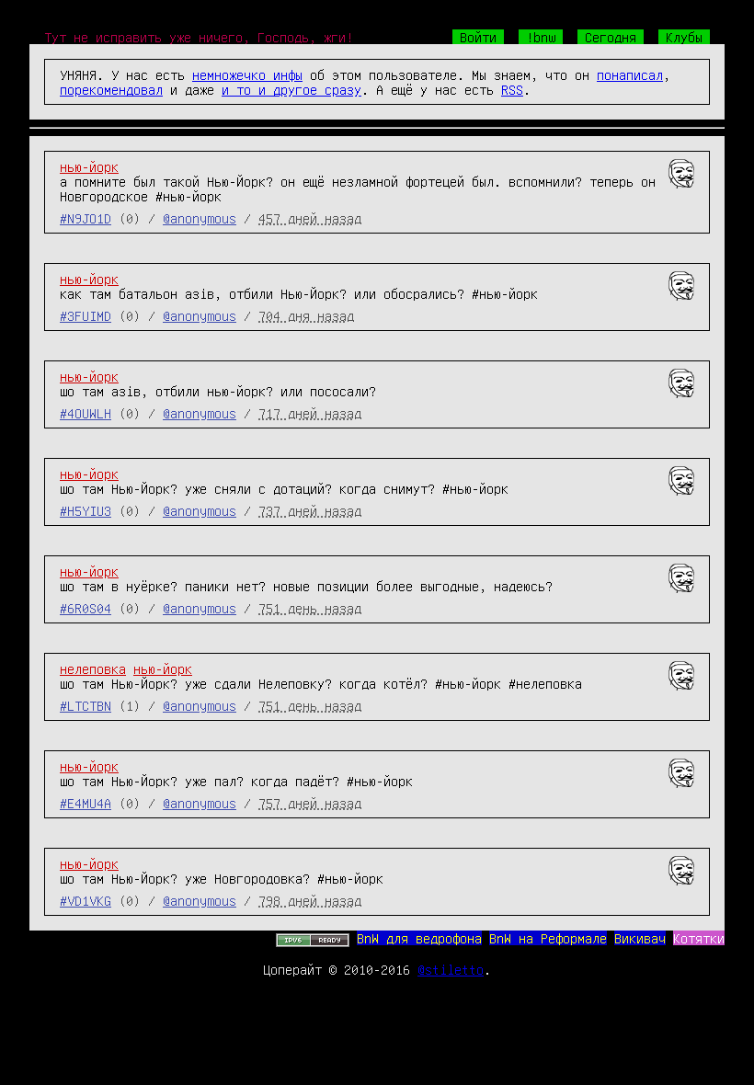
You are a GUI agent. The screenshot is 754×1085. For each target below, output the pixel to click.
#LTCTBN (85, 705)
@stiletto (450, 969)
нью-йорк (89, 166)
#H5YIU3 (85, 510)
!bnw (540, 36)
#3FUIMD (85, 315)
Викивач (640, 938)
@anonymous (199, 218)
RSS (512, 89)
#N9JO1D (85, 218)
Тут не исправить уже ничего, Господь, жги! (198, 36)
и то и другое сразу (291, 89)
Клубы (684, 36)
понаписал (630, 74)
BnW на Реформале (548, 938)
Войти (478, 36)
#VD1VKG (85, 900)
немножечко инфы (247, 74)
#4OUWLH (85, 412)
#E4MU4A (85, 802)
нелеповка (93, 668)
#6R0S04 (85, 607)
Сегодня (610, 36)
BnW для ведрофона (419, 938)
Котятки (699, 938)
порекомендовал (111, 89)
